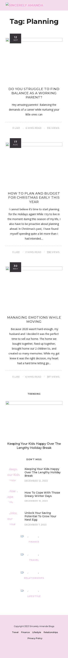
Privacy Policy (35, 638)
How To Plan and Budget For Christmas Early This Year (34, 197)
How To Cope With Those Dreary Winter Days (42, 494)
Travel (34, 560)
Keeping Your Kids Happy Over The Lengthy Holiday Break (43, 472)
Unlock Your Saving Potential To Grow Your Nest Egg (40, 516)
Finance (34, 541)
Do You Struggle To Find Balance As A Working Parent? (34, 93)
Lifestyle (34, 596)
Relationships (34, 578)
